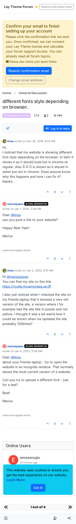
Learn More (15, 480)
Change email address (26, 80)
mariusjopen (15, 204)
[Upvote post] (47, 192)
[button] (6, 518)
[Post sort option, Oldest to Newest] (8, 128)
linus (10, 141)
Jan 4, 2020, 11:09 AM (28, 351)
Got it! (38, 488)
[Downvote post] (62, 192)
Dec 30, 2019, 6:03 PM (41, 141)
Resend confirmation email (56, 6)
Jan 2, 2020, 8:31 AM (40, 270)
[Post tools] (70, 192)
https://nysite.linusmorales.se (24, 286)
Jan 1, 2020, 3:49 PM (28, 208)
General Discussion (18, 115)
